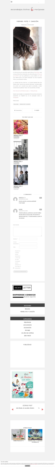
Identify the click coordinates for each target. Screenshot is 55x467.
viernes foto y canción (25, 104)
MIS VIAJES (27, 330)
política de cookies (33, 464)
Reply (40, 197)
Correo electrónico (16, 243)
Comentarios (18, 110)
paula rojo (16, 104)
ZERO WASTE (27, 335)
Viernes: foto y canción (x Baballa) (35, 441)
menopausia (27, 322)
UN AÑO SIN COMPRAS (27, 333)
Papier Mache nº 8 (18, 440)
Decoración (27, 327)
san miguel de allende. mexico (25, 408)
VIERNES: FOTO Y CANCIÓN (27, 311)
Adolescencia (27, 325)
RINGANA (27, 309)
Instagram (15, 97)
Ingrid (20, 209)
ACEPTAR (27, 465)
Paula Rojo (36, 72)
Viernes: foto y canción (18, 136)
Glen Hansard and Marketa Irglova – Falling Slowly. (25, 90)
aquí (40, 75)
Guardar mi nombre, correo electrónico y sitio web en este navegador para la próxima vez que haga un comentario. (18, 260)
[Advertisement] (27, 356)
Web (14, 247)
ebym (37, 110)
